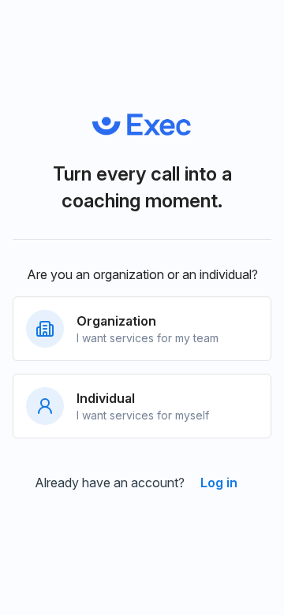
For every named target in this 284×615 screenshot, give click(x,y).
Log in (218, 482)
